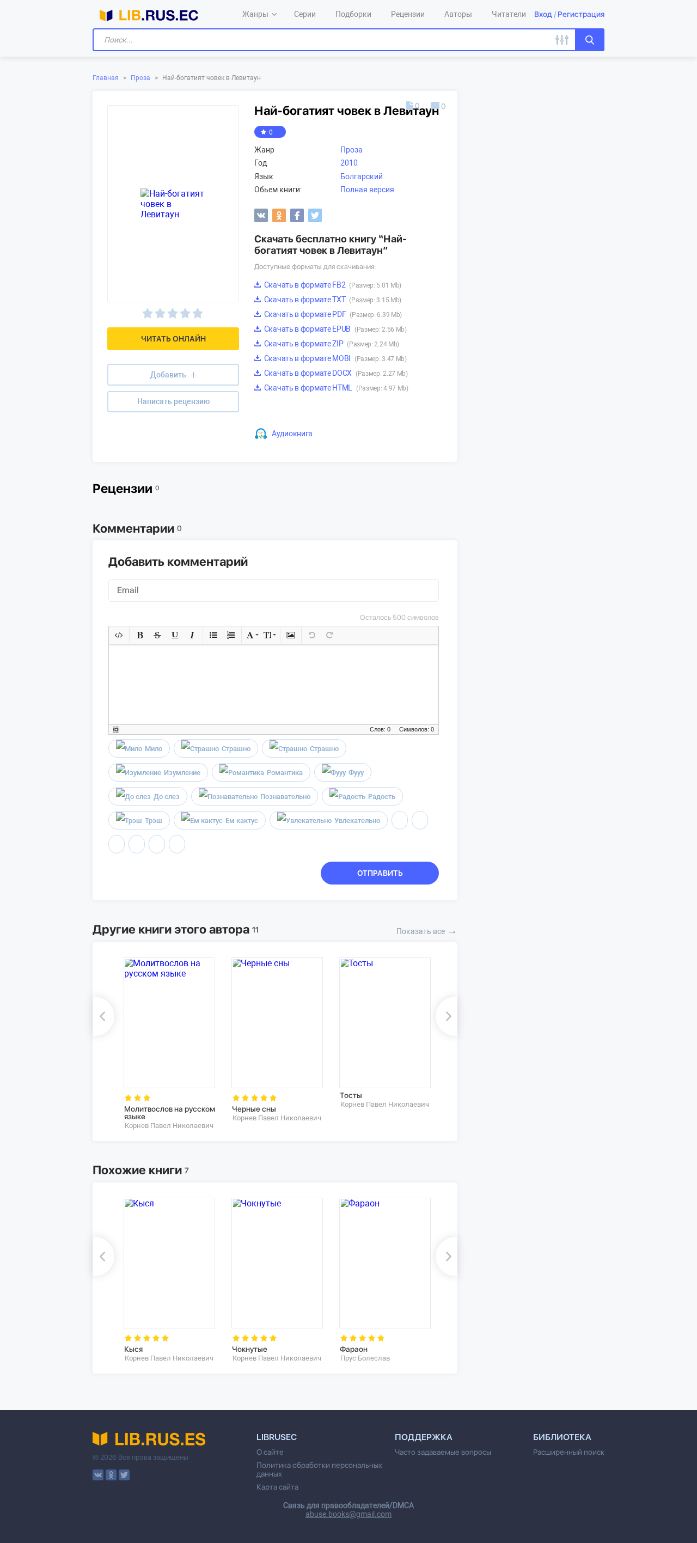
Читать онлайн (173, 338)
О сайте (270, 1452)
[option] (170, 1043)
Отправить (380, 873)
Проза (140, 78)
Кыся (133, 1349)
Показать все (426, 930)
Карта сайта (277, 1487)
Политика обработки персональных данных (319, 1469)
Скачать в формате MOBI (334, 358)
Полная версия (367, 189)
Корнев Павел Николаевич (169, 1125)
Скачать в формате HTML (335, 387)
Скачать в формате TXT (331, 299)
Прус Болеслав (365, 1358)
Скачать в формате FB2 (331, 284)
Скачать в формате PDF (332, 314)
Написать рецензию (173, 401)
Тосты (351, 1095)
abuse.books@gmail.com (348, 1514)
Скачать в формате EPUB (334, 329)
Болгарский (361, 176)
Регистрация (581, 14)
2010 (349, 162)
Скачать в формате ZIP (330, 343)
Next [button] (446, 1016)
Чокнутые (249, 1349)
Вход (543, 14)
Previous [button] (103, 1016)
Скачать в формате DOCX (335, 373)
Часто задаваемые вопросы (443, 1452)
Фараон (354, 1349)
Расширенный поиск (568, 1452)
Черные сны (254, 1109)
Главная (106, 78)
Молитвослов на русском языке (169, 1113)
